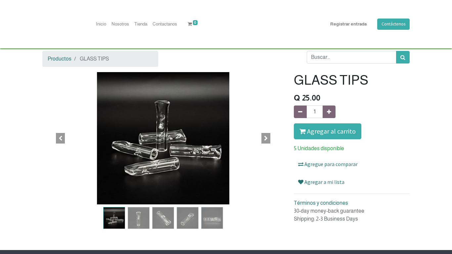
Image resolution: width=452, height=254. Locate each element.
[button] (60, 138)
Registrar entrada (348, 23)
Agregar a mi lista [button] (323, 182)
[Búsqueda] (403, 57)
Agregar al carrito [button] (331, 131)
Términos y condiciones (321, 203)
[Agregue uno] (329, 112)
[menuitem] (101, 24)
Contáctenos (393, 24)
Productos (59, 59)
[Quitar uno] (300, 112)
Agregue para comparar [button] (330, 164)
